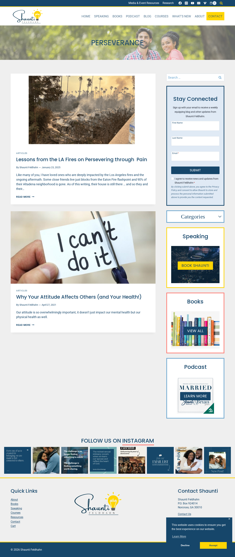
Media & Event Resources (144, 3)
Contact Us (184, 514)
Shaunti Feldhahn (28, 167)
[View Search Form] (221, 3)
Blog (147, 16)
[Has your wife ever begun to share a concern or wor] (46, 460)
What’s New (181, 16)
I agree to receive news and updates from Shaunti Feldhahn (196, 180)
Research (168, 3)
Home (86, 16)
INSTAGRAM (138, 440)
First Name (177, 123)
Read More (25, 196)
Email (175, 153)
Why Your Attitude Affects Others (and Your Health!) (79, 297)
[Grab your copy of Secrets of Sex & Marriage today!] (103, 460)
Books (117, 16)
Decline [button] (185, 545)
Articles (21, 153)
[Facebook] (180, 3)
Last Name (177, 138)
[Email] (199, 3)
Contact (215, 16)
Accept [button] (213, 545)
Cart (13, 526)
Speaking (101, 16)
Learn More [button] (179, 536)
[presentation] (83, 110)
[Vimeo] (205, 3)
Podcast (133, 16)
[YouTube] (192, 3)
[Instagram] (186, 3)
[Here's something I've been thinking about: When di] (74, 460)
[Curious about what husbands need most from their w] (217, 460)
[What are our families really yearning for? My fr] (131, 460)
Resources (17, 517)
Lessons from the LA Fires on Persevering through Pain (81, 159)
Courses (161, 16)
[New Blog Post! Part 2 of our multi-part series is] (188, 460)
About (200, 16)
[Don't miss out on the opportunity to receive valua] (160, 460)
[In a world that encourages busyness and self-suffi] (17, 460)
